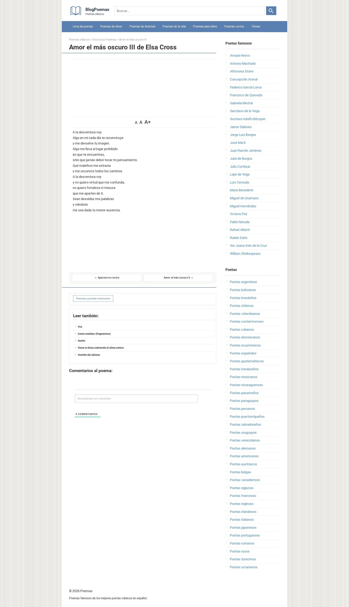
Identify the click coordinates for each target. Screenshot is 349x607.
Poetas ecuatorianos (245, 345)
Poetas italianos (242, 519)
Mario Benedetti (241, 190)
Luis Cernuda (239, 182)
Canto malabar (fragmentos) (94, 333)
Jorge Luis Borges (243, 135)
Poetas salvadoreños (245, 424)
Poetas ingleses (242, 504)
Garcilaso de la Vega (245, 111)
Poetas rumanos (242, 543)
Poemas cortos (234, 26)
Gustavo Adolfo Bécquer (248, 119)
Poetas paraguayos (244, 401)
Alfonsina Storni (241, 71)
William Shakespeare (245, 253)
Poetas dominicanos (245, 337)
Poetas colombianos (245, 314)
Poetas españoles (243, 353)
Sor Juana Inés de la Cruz (248, 245)
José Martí (238, 143)
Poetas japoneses (243, 527)
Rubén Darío (238, 238)
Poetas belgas (240, 472)
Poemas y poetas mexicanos (93, 298)
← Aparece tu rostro (107, 277)
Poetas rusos (240, 551)
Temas (255, 26)
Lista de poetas (83, 26)
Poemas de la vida (174, 26)
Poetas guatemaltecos (247, 361)
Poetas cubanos (242, 329)
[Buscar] (271, 10)
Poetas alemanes (243, 448)
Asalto (81, 340)
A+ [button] (148, 122)
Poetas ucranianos (244, 567)
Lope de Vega (240, 174)
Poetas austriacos (243, 464)
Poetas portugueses (245, 535)
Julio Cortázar (240, 166)
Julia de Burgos (241, 158)
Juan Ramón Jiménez (246, 150)
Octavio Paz (238, 214)
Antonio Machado (243, 63)
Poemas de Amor (111, 26)
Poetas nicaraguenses (246, 385)
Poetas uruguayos (243, 432)
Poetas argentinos (243, 282)
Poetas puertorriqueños (247, 416)
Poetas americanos (244, 456)
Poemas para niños (205, 26)
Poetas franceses (243, 496)
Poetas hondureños (244, 369)
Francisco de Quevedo (246, 95)
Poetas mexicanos (243, 377)
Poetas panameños (244, 393)
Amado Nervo (240, 55)
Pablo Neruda (240, 222)
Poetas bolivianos (243, 290)
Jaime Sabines (241, 127)
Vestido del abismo (89, 354)
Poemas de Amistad (142, 26)
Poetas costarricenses (247, 321)
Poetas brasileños (243, 298)
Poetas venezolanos (245, 440)
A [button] (136, 122)
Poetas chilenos (242, 306)
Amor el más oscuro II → (178, 277)
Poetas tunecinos (243, 559)
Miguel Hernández (243, 206)
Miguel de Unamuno (244, 198)
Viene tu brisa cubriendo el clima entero (101, 347)
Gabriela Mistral (241, 103)
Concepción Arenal (244, 79)
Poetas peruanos (242, 409)
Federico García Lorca (246, 87)
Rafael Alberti (240, 230)
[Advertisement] (142, 86)
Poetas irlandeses (243, 512)
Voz (80, 326)
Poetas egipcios (242, 488)
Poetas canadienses (245, 480)
